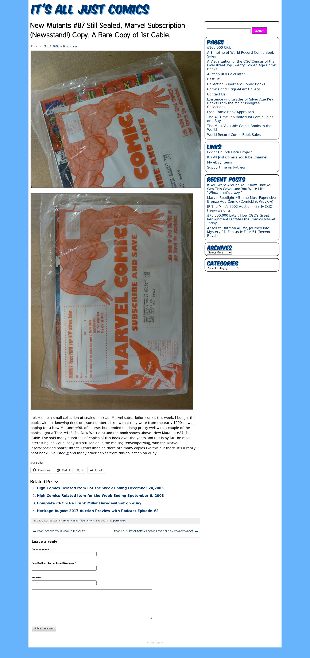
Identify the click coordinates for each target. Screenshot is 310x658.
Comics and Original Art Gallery (233, 89)
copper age (78, 520)
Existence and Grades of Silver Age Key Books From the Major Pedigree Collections (240, 103)
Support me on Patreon (226, 167)
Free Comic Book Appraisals (230, 112)
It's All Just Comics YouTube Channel (237, 157)
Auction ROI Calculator (226, 74)
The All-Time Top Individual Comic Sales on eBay (240, 119)
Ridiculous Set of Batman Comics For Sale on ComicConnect (156, 530)
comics (65, 520)
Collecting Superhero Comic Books (236, 84)
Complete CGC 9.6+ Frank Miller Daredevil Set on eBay (89, 503)
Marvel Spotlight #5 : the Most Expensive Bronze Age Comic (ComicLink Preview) (241, 200)
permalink (119, 520)
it (67, 453)
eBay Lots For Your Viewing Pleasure (58, 530)
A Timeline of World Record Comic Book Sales (240, 54)
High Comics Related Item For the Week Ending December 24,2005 (100, 488)
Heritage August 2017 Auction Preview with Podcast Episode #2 (98, 511)
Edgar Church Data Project (229, 152)
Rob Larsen (70, 46)
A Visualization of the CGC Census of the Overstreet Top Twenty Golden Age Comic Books (242, 65)
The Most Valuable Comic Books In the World (239, 128)
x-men (90, 520)
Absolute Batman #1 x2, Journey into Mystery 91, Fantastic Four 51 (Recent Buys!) (238, 232)
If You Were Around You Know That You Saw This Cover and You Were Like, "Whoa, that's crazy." (239, 189)
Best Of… (215, 79)
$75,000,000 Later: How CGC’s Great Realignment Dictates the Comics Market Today (241, 219)
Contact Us (216, 94)
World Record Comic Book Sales (234, 135)
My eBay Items (219, 162)
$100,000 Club (219, 48)
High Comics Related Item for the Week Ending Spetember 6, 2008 (100, 496)
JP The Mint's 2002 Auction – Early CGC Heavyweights (239, 208)
